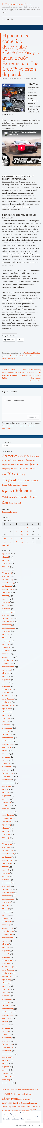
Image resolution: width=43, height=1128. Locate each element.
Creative (13, 1106)
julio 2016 (5, 944)
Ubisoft (28, 356)
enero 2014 (6, 1041)
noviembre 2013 (8, 1047)
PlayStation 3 (18, 474)
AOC (3, 1094)
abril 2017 (5, 915)
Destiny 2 (23, 1106)
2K (3, 1089)
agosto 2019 (6, 825)
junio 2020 (5, 792)
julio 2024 (5, 634)
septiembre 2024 (8, 628)
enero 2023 (6, 692)
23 (27, 538)
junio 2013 (5, 1063)
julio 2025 (5, 596)
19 (5, 538)
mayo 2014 (6, 1028)
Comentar (33, 417)
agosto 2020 (6, 786)
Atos (4, 460)
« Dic (4, 545)
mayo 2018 (6, 873)
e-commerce (34, 1106)
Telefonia (7, 497)
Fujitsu (4, 465)
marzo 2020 (6, 802)
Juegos (34, 464)
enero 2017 (6, 925)
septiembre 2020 (8, 783)
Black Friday (16, 1094)
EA (39, 1106)
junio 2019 (5, 831)
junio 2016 (5, 947)
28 (16, 542)
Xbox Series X (15, 503)
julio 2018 (5, 867)
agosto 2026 (6, 554)
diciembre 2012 (7, 1083)
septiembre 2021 (8, 744)
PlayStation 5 (31, 480)
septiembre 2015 (8, 976)
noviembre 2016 (8, 931)
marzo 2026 (6, 570)
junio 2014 (5, 1025)
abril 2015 (5, 992)
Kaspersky (6, 468)
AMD (36, 1089)
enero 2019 (6, 847)
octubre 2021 (7, 741)
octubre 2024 (7, 625)
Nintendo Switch (28, 468)
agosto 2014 (6, 1018)
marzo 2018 (6, 879)
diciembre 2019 (7, 812)
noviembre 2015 (8, 970)
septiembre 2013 (8, 1054)
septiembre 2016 (8, 938)
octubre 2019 (7, 818)
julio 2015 (5, 983)
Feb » (8, 545)
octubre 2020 (7, 779)
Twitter (5, 509)
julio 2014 (5, 1021)
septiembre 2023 (8, 667)
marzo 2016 (6, 957)
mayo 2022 (6, 718)
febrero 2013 (6, 1076)
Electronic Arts (17, 1110)
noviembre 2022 (8, 699)
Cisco (18, 1103)
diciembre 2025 (7, 579)
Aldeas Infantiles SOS (26, 1089)
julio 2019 (5, 828)
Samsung (24, 485)
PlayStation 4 (28, 353)
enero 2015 (6, 1002)
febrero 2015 (7, 999)
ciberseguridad (9, 1102)
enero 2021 (6, 770)
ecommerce (21, 460)
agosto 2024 (6, 631)
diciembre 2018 (7, 850)
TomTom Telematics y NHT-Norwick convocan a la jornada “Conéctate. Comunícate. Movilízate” (31, 375)
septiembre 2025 (8, 589)
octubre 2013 (6, 1050)
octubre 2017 (7, 896)
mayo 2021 (6, 757)
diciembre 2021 (7, 734)
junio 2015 (5, 986)
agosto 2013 (6, 1057)
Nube (4, 474)
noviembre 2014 (8, 1008)
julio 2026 (5, 557)
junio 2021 (5, 754)
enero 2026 (6, 576)
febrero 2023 (7, 689)
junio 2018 (5, 870)
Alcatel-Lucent (14, 1090)
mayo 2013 (6, 1067)
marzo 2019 (6, 841)
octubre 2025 (7, 586)
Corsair (34, 1103)
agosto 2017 (6, 902)
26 (5, 542)
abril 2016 (5, 954)
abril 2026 (5, 566)
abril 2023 (5, 683)
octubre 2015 (7, 973)
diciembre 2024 (7, 618)
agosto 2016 (6, 941)
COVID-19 (6, 1106)
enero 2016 (6, 963)
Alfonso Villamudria (29, 79)
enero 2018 (6, 886)
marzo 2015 (6, 996)
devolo (28, 1106)
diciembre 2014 (7, 1005)
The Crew (22, 356)
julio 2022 (5, 712)
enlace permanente (8, 358)
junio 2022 (5, 715)
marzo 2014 (6, 1034)
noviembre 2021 (8, 737)
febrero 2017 (7, 921)
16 (27, 535)
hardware (12, 464)
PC (22, 353)
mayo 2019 (6, 834)
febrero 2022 (7, 728)
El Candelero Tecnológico (16, 4)
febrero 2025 (7, 612)
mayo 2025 (6, 602)
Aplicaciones (33, 456)
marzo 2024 (6, 647)
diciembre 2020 (7, 773)
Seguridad (8, 491)
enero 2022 (6, 731)
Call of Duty (27, 1093)
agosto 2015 (6, 979)
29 (22, 542)
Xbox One (36, 353)
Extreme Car (14, 356)
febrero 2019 (7, 844)
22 (22, 538)
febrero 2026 (7, 573)
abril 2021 (5, 760)
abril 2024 (5, 644)
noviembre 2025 (8, 583)
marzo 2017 (6, 918)
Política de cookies (25, 1119)
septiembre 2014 (8, 1015)
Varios (18, 497)
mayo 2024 (6, 641)
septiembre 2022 (8, 705)
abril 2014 (5, 1031)
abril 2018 (5, 876)
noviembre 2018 (8, 854)
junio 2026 (5, 560)
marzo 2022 (6, 725)
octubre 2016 (7, 934)
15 (22, 535)
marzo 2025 (6, 608)
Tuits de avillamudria (9, 512)
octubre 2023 (7, 663)
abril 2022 (5, 721)
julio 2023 (5, 673)
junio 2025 (5, 599)
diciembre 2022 (7, 696)
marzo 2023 (6, 686)
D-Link (18, 1106)
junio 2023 (5, 676)
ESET (33, 1110)
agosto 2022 (6, 708)
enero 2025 (6, 615)
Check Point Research (25, 1099)
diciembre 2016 (7, 928)
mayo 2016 (6, 950)
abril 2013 (5, 1070)
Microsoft (15, 468)
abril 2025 (5, 605)
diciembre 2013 (7, 1044)
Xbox (26, 497)
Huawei (20, 465)
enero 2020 (6, 808)
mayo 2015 (6, 989)
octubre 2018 (7, 857)
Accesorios (9, 456)
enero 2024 (6, 654)
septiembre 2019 (8, 821)
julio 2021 (5, 750)
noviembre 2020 (8, 776)
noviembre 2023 (8, 660)
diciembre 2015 (7, 967)
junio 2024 (5, 637)
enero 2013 (6, 1079)
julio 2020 (5, 789)
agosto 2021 (6, 747)
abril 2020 (5, 799)
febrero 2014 (7, 1038)
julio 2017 (5, 905)
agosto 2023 (6, 670)
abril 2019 (5, 837)
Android (22, 456)
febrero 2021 (7, 767)
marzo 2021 (6, 763)
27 (10, 542)
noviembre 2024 (8, 621)
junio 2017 (5, 908)
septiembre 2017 (8, 899)
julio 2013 (5, 1060)
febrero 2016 (7, 960)
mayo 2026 (6, 563)
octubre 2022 (7, 702)
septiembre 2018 (8, 860)
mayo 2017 (6, 912)
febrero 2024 (7, 650)
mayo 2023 (6, 679)
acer (7, 1089)
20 (11, 538)
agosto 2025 (6, 592)
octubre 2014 (7, 1012)
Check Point (11, 460)
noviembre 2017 (8, 892)
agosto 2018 (6, 863)
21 (16, 538)
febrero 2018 (7, 883)
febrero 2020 (7, 805)
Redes (4, 485)
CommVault (26, 1103)
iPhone (26, 464)
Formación (31, 460)
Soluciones (25, 490)
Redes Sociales (14, 485)
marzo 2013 (6, 1073)
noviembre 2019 (8, 815)
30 (27, 542)
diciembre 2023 (7, 657)
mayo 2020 (6, 796)
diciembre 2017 (7, 889)
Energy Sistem (25, 1110)
